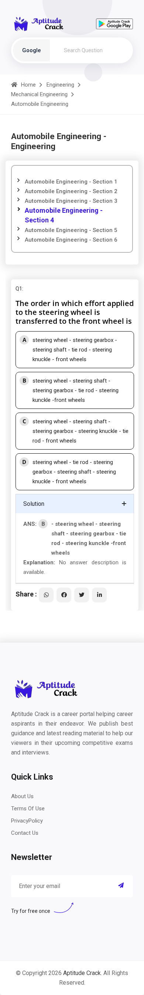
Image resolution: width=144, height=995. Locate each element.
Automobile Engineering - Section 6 (71, 239)
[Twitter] (81, 595)
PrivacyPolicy (27, 820)
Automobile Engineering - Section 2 (71, 191)
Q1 (19, 288)
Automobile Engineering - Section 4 (64, 215)
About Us (22, 796)
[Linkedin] (99, 595)
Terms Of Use (28, 808)
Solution (33, 503)
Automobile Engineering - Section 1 (71, 181)
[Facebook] (63, 595)
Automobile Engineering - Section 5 (71, 230)
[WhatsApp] (46, 595)
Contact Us (24, 833)
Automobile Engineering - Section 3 (71, 201)
